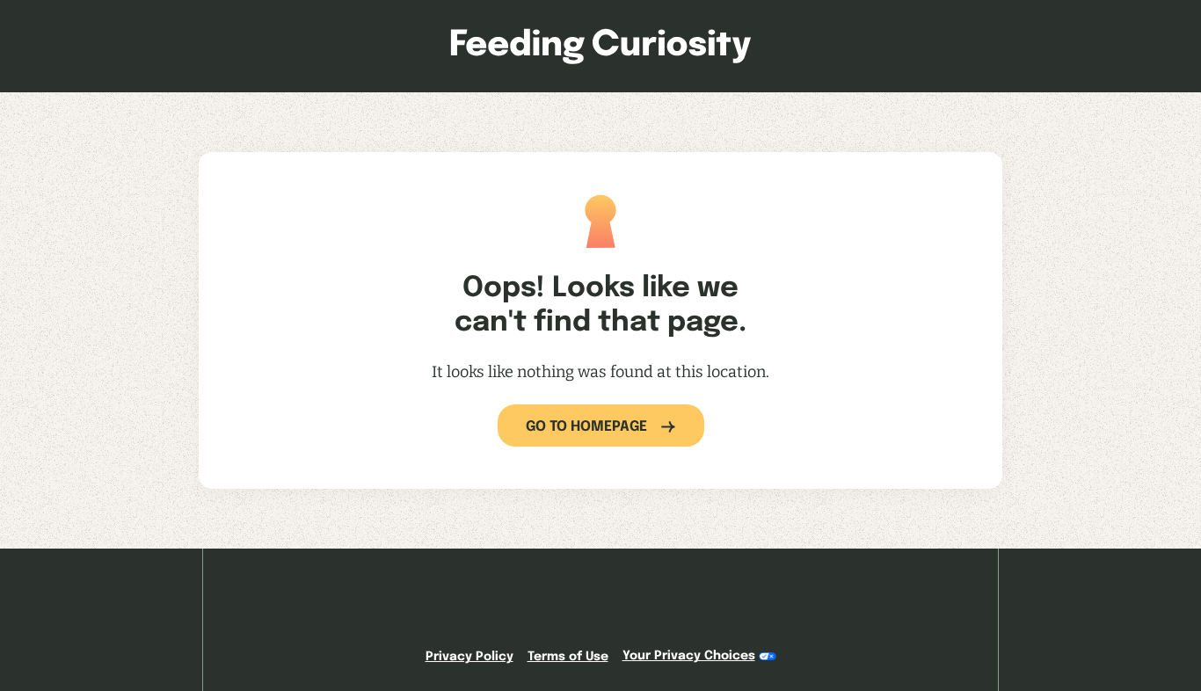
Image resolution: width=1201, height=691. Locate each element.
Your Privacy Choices (688, 656)
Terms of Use (568, 657)
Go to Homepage (586, 426)
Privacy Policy (469, 657)
